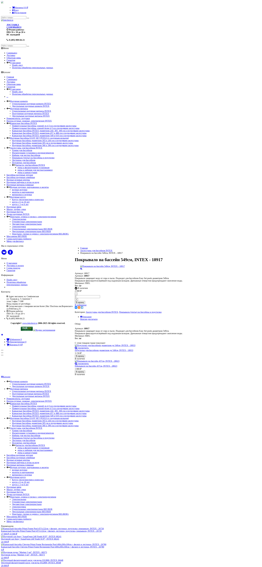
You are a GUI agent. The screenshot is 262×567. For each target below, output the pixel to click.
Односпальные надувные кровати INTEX (31, 104)
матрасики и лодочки (22, 194)
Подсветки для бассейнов (24, 162)
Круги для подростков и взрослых (28, 199)
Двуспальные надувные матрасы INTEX (31, 116)
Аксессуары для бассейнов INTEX (26, 148)
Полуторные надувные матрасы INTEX (30, 113)
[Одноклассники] (79, 307)
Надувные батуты (15, 212)
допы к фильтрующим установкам (33, 167)
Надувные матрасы (19, 108)
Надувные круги (18, 197)
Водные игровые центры (18, 180)
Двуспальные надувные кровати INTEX (30, 106)
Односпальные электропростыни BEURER (32, 229)
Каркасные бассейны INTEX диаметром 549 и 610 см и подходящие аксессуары (49, 135)
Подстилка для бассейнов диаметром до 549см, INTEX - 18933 (104, 350)
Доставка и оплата (15, 265)
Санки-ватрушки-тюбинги (19, 239)
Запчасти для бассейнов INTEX (30, 165)
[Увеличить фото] (76, 348)
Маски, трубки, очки (16, 209)
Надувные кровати (19, 101)
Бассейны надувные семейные (21, 177)
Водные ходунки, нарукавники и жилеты (29, 187)
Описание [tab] (87, 317)
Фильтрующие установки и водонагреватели (33, 153)
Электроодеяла (19, 226)
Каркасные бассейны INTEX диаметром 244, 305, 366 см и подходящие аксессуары (51, 131)
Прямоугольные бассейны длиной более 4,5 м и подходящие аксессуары (45, 128)
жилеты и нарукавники (23, 192)
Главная (10, 77)
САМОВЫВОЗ (14, 27)
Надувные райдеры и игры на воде (23, 182)
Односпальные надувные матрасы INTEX (31, 111)
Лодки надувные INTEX (18, 214)
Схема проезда (13, 268)
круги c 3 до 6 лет (20, 204)
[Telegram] (82, 307)
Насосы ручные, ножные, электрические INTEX (29, 121)
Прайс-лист (17, 65)
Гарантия (11, 60)
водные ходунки (19, 189)
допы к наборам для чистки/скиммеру (35, 170)
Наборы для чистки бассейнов (26, 155)
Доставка (11, 55)
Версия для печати (89, 319)
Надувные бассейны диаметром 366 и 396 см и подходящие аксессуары (45, 145)
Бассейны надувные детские (20, 175)
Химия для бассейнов (22, 150)
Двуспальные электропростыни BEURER (31, 231)
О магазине (15, 63)
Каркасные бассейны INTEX (23, 123)
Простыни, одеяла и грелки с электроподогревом (33, 217)
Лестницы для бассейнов (23, 160)
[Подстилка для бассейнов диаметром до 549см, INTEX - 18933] (129, 345)
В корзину (80, 302)
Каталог (7, 377)
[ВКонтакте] (76, 307)
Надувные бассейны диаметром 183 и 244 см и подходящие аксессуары (45, 140)
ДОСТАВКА (13, 25)
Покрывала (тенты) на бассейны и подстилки (33, 158)
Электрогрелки (19, 219)
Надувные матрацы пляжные (20, 185)
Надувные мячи (14, 207)
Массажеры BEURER (17, 236)
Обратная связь (14, 58)
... (7, 96)
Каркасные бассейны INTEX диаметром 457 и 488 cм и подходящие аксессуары (49, 133)
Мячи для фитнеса (15, 241)
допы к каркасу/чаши (27, 172)
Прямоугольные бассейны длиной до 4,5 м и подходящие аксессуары (44, 126)
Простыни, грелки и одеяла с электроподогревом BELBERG (40, 234)
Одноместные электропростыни (27, 221)
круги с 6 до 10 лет (21, 202)
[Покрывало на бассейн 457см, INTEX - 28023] (129, 361)
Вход (16, 10)
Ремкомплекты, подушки (18, 118)
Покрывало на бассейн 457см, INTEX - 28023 (96, 366)
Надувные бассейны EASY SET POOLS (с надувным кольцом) (39, 138)
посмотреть (83, 348)
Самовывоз (12, 53)
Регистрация (20, 12)
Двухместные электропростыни (27, 224)
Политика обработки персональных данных (32, 67)
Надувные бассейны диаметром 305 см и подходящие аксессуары (42, 143)
